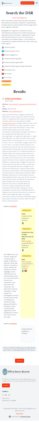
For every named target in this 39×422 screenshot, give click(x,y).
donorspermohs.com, (9, 123)
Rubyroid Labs (25, 416)
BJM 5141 (14, 206)
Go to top (19, 360)
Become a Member (28, 3)
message (28, 241)
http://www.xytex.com (16, 111)
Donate (6, 385)
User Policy (19, 413)
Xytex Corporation (13, 98)
